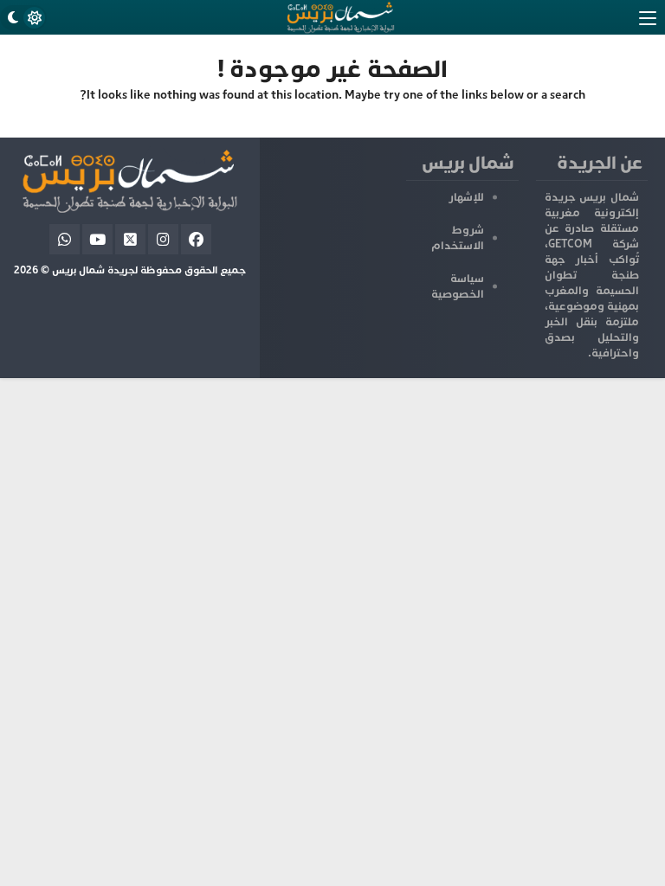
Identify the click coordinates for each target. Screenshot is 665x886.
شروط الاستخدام (457, 238)
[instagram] (163, 239)
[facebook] (196, 239)
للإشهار (466, 197)
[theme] (23, 17)
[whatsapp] (64, 239)
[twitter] (130, 239)
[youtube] (97, 239)
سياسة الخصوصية (457, 286)
